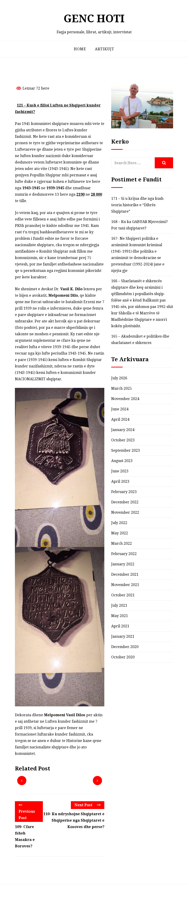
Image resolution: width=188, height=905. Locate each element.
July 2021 (119, 605)
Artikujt (104, 49)
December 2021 (124, 574)
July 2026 (119, 378)
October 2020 (123, 657)
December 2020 (124, 647)
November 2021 (125, 585)
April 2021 (120, 626)
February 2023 (124, 492)
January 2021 (122, 636)
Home (80, 49)
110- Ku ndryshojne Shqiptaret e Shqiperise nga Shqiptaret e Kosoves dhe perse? (73, 820)
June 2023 (119, 471)
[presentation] (21, 780)
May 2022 (119, 533)
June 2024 (119, 409)
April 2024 (120, 419)
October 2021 (123, 595)
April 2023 (120, 481)
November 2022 (125, 512)
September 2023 (125, 450)
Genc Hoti (94, 18)
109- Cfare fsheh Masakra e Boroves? (25, 836)
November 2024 (125, 399)
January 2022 (122, 564)
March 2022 (121, 543)
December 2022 (124, 502)
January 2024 (122, 430)
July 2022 (119, 523)
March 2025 (121, 388)
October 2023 (123, 440)
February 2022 (124, 554)
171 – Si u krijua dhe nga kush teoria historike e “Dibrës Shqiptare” (137, 205)
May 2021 (119, 616)
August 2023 (122, 461)
